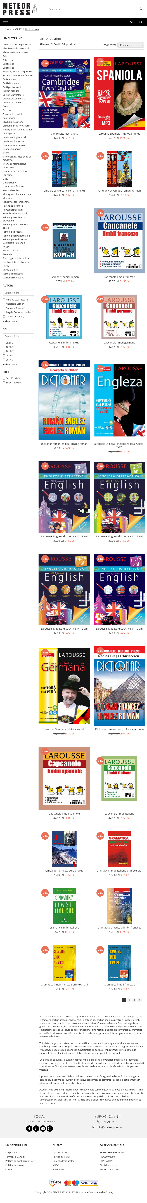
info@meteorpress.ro (109, 1127)
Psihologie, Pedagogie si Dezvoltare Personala (15, 241)
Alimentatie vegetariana (15, 52)
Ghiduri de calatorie (13, 121)
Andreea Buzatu (14, 308)
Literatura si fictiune (13, 186)
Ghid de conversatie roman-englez (64, 190)
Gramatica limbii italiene (64, 927)
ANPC (56, 1165)
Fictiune (7, 110)
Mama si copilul (11, 190)
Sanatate (7, 254)
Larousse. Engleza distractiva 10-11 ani (64, 536)
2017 (8, 359)
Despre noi (11, 1152)
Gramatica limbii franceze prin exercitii (64, 984)
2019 (8, 351)
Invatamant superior (14, 141)
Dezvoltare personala (14, 98)
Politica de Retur (61, 1156)
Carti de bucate (11, 83)
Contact (9, 1169)
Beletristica (8, 63)
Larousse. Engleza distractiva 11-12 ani (119, 628)
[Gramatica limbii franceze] (119, 963)
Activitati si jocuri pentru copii (18, 44)
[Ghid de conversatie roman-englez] (64, 169)
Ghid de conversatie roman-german (119, 190)
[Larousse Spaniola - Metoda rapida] (119, 93)
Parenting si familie (13, 205)
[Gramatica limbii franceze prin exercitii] (64, 963)
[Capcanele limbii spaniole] (64, 778)
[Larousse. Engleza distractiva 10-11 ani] (64, 497)
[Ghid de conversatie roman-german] (119, 169)
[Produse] (6, 22)
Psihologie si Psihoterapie (16, 235)
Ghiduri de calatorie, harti (16, 125)
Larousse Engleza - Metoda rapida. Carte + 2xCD (119, 445)
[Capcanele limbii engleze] (64, 317)
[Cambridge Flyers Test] (64, 93)
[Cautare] (141, 9)
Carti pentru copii (12, 87)
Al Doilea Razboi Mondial (16, 48)
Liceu (5, 178)
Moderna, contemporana (16, 201)
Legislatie (8, 174)
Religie (6, 246)
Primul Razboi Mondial (15, 213)
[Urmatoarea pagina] (139, 1000)
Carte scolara (9, 79)
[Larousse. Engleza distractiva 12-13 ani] (119, 497)
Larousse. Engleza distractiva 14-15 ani (64, 628)
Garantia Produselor (63, 1161)
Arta (5, 56)
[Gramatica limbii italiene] (64, 906)
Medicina (7, 198)
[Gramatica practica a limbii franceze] (119, 906)
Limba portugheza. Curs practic (64, 870)
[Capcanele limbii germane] (119, 317)
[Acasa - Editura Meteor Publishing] (21, 9)
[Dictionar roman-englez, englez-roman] (64, 400)
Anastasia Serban (15, 303)
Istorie (6, 152)
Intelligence (9, 133)
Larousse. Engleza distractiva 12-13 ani (119, 536)
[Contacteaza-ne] (131, 21)
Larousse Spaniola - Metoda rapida (119, 133)
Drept (6, 106)
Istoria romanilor (12, 149)
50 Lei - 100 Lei (13, 382)
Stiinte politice (10, 269)
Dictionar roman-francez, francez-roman (119, 729)
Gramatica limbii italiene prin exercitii (119, 870)
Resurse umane (11, 250)
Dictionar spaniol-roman (64, 277)
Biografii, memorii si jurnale (17, 71)
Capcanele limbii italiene (119, 813)
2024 (8, 342)
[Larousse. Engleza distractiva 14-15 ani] (64, 589)
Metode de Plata (61, 1152)
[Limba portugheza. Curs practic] (64, 849)
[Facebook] (29, 1128)
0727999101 (109, 1122)
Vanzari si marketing (13, 277)
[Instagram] (50, 1128)
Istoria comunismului (14, 145)
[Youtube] (43, 1128)
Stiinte (6, 266)
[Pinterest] (36, 1128)
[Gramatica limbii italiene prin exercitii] (119, 849)
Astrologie (8, 60)
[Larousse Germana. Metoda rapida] (64, 686)
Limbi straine (9, 182)
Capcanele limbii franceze (119, 277)
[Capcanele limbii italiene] (119, 778)
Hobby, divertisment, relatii (17, 129)
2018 (8, 355)
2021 (8, 347)
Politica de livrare (14, 1165)
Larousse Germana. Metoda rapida (64, 729)
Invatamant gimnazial (14, 137)
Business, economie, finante (17, 75)
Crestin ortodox (11, 90)
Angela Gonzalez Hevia (18, 312)
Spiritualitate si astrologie (16, 262)
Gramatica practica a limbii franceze (119, 927)
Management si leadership (17, 194)
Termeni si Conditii (15, 1156)
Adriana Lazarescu (15, 299)
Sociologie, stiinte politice (16, 258)
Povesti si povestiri (13, 209)
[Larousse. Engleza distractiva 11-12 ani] (119, 589)
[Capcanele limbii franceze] (119, 240)
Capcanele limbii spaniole (64, 813)
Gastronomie (10, 118)
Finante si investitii (12, 114)
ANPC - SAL (58, 1169)
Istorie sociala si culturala (16, 171)
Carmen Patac (13, 316)
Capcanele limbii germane (119, 342)
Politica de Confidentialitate (20, 1161)
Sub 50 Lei (11, 378)
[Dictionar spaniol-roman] (64, 241)
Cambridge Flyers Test (64, 133)
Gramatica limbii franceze (119, 984)
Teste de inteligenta (13, 273)
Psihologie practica (13, 231)
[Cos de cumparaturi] (140, 21)
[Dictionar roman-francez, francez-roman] (119, 686)
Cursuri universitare (13, 94)
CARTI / (20, 29)
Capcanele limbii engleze (64, 342)
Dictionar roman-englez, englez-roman (64, 443)
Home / (10, 29)
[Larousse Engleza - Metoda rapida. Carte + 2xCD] (119, 400)
